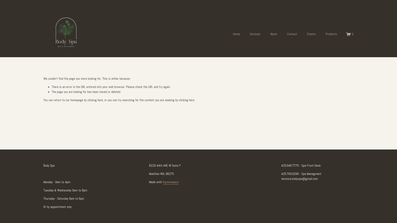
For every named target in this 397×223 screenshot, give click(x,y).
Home (236, 34)
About (273, 34)
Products (331, 34)
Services (255, 34)
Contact (292, 34)
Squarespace (171, 182)
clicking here (95, 100)
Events (311, 34)
